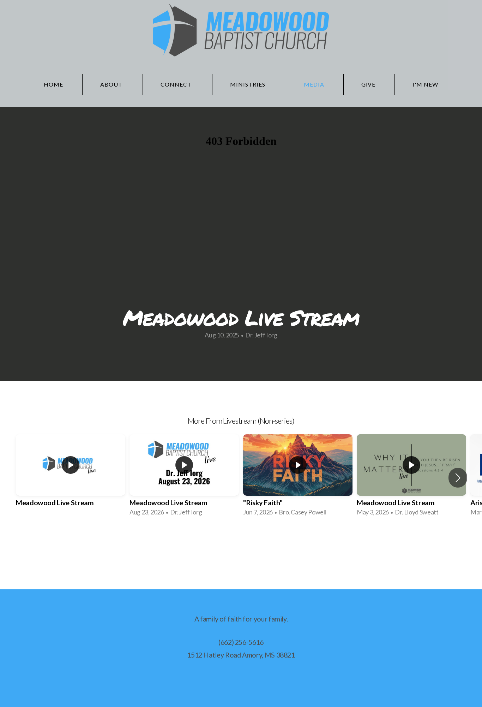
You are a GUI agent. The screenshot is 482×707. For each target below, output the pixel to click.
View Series (240, 542)
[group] (70, 477)
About (112, 84)
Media (314, 84)
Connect (177, 84)
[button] (458, 477)
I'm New (425, 84)
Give (368, 84)
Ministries (248, 84)
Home (53, 84)
